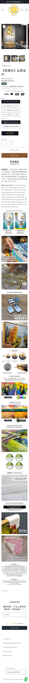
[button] (2, 10)
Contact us (6, 639)
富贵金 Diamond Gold (10, 122)
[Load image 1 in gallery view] (7, 58)
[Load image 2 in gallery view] (14, 58)
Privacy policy (7, 651)
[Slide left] (1, 59)
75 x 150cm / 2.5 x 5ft (11, 110)
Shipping (3, 88)
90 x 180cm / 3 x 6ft (10, 114)
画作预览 (10, 133)
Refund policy (7, 655)
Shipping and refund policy (12, 643)
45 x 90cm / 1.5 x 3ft (10, 101)
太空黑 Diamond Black (11, 126)
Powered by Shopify (20, 679)
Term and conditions (10, 647)
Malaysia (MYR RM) (13, 672)
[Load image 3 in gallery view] (22, 58)
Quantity (4, 139)
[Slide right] (27, 59)
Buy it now (14, 155)
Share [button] (6, 591)
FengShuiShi (11, 679)
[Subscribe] (24, 614)
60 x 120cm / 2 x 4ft (10, 106)
